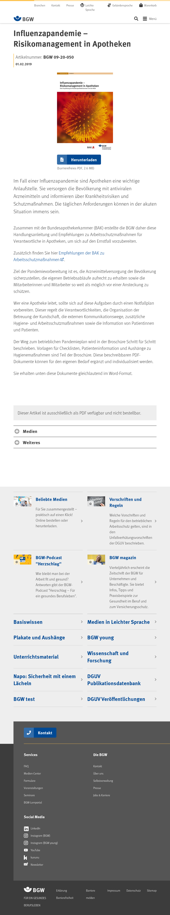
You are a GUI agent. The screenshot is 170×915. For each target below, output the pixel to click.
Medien (30, 431)
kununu (34, 857)
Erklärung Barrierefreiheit (64, 894)
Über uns (98, 773)
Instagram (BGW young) (44, 843)
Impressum (113, 890)
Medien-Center (32, 773)
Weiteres (31, 442)
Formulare (29, 781)
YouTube (35, 850)
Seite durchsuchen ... (136, 18)
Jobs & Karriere (101, 795)
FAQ (26, 766)
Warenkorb (150, 5)
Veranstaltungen (33, 788)
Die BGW (100, 754)
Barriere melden (90, 894)
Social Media (34, 816)
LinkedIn (35, 828)
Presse (70, 5)
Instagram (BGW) (40, 835)
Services (31, 754)
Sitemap (152, 890)
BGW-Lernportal (33, 802)
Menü (153, 18)
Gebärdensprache (122, 5)
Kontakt (55, 5)
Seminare (29, 795)
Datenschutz (133, 890)
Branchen (39, 5)
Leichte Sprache (90, 7)
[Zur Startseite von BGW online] (23, 18)
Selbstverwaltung (103, 781)
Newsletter (36, 865)
